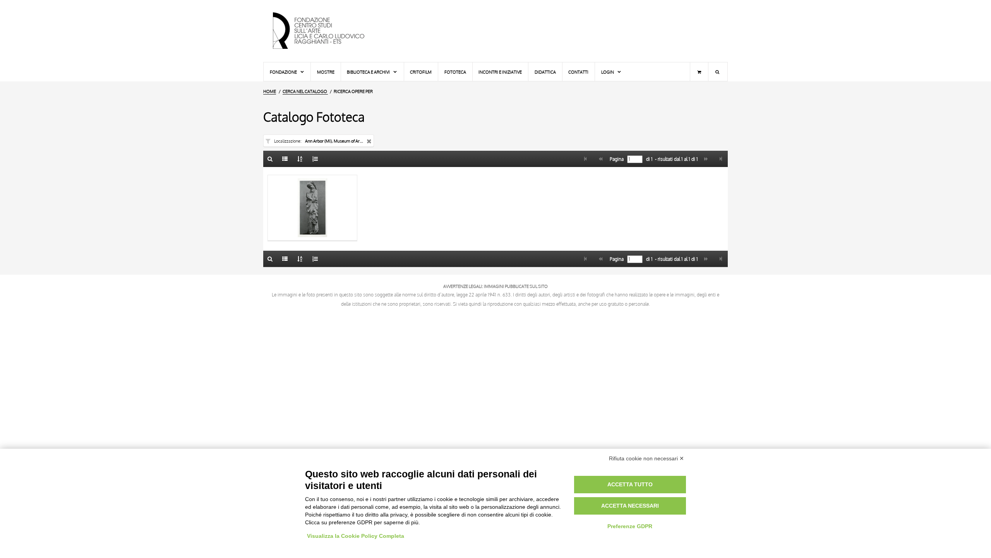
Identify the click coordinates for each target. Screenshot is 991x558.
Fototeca (455, 71)
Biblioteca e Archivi (369, 71)
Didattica (545, 71)
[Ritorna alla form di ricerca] (270, 159)
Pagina (616, 159)
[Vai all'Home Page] (325, 31)
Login (608, 71)
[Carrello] (699, 71)
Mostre (325, 71)
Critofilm (421, 71)
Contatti (578, 71)
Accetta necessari (630, 506)
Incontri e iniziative (500, 71)
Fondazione (284, 71)
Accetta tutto (630, 484)
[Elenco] (285, 159)
